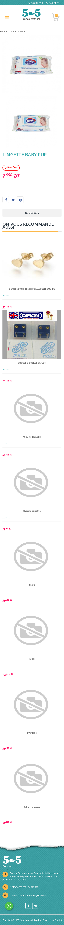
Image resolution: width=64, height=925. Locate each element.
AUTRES (6, 443)
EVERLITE (32, 732)
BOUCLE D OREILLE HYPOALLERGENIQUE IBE (32, 288)
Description (32, 213)
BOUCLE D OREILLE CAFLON (32, 362)
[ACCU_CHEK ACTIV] (31, 408)
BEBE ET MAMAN (18, 31)
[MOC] (31, 630)
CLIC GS (58, 920)
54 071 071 (54, 3)
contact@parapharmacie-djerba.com (28, 895)
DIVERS (5, 295)
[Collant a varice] (31, 778)
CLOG (32, 584)
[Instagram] (35, 906)
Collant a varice (31, 806)
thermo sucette (32, 510)
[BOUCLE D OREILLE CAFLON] (31, 334)
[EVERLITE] (31, 704)
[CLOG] (31, 556)
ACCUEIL (3, 31)
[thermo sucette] (31, 482)
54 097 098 (36, 3)
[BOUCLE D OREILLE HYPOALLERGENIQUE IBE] (31, 260)
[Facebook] (28, 906)
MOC (31, 658)
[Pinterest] (20, 199)
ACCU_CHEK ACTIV (32, 436)
